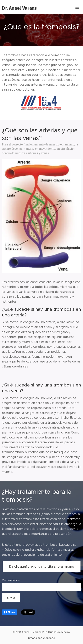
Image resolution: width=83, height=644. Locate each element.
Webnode (49, 638)
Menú (77, 7)
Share (11, 612)
